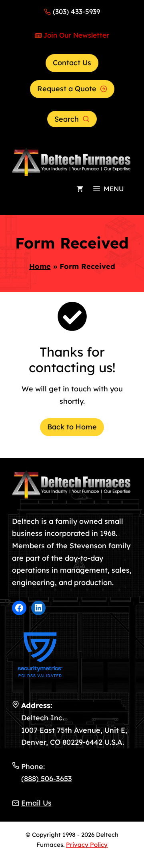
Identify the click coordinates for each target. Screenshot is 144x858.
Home (40, 266)
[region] (72, 785)
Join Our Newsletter (76, 35)
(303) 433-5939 (76, 11)
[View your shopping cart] (79, 189)
